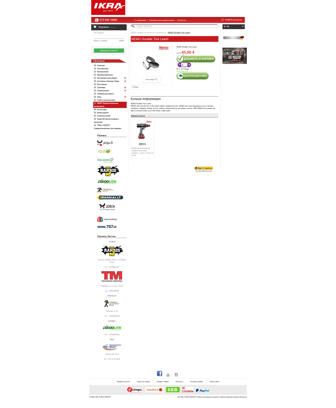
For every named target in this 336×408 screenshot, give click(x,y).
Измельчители (102, 72)
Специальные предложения (161, 20)
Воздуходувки (103, 113)
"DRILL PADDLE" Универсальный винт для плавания (107, 126)
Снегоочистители (104, 116)
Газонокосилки (103, 91)
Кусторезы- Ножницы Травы (108, 81)
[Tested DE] (233, 37)
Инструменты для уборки (107, 78)
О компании (140, 20)
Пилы (99, 97)
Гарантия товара (143, 382)
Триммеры (101, 87)
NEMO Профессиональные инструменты (106, 104)
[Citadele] (187, 389)
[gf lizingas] (135, 389)
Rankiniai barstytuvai (105, 75)
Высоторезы (102, 84)
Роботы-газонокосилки (106, 100)
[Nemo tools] (233, 56)
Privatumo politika (196, 382)
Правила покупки (123, 382)
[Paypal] (202, 390)
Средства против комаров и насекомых (106, 120)
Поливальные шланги (105, 94)
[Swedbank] (155, 389)
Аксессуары (102, 109)
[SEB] (173, 389)
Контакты (181, 20)
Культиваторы (102, 69)
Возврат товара (163, 382)
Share (135, 87)
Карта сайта (214, 382)
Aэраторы (101, 65)
